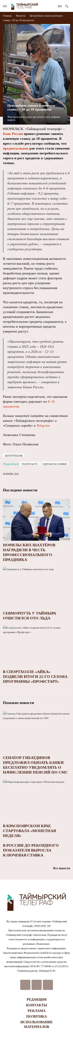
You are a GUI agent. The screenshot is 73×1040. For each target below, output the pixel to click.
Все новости (61, 868)
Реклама (37, 1011)
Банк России (13, 134)
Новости (20, 15)
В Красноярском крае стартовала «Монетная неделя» (29, 831)
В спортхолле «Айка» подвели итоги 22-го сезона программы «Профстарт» (35, 676)
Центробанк (14, 455)
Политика (36, 1016)
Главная (7, 15)
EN (60, 6)
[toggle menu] (5, 6)
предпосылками (15, 148)
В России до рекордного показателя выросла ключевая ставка (31, 850)
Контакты (36, 1005)
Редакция (37, 999)
